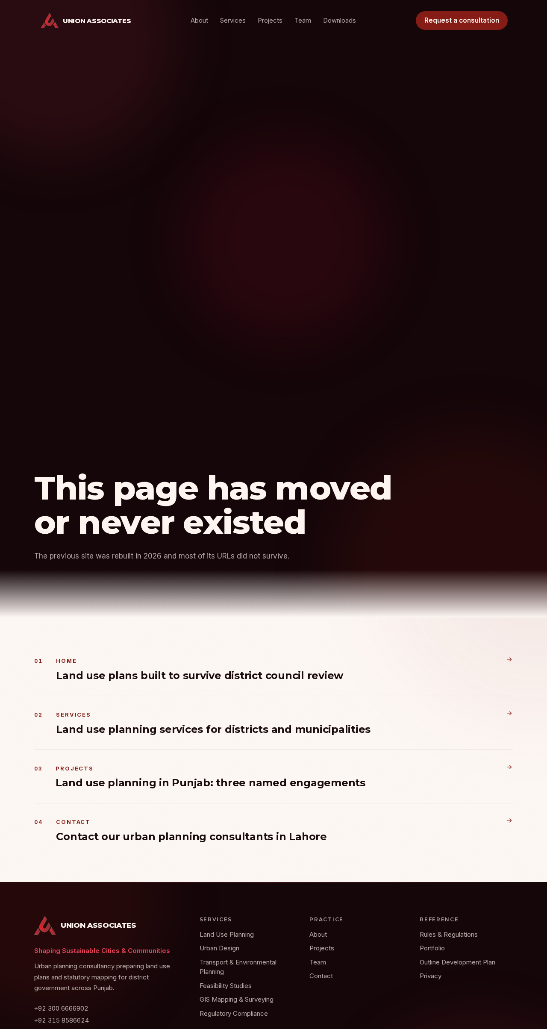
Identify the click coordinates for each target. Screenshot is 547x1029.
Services (233, 20)
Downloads (339, 20)
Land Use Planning (227, 934)
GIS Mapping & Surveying (237, 999)
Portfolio (432, 948)
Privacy (430, 976)
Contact (321, 976)
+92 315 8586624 (61, 1020)
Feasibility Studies (226, 986)
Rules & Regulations (449, 934)
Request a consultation (461, 20)
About (199, 20)
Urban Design (219, 948)
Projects (270, 20)
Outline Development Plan (457, 962)
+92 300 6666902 (61, 1008)
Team (302, 20)
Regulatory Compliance (234, 1013)
